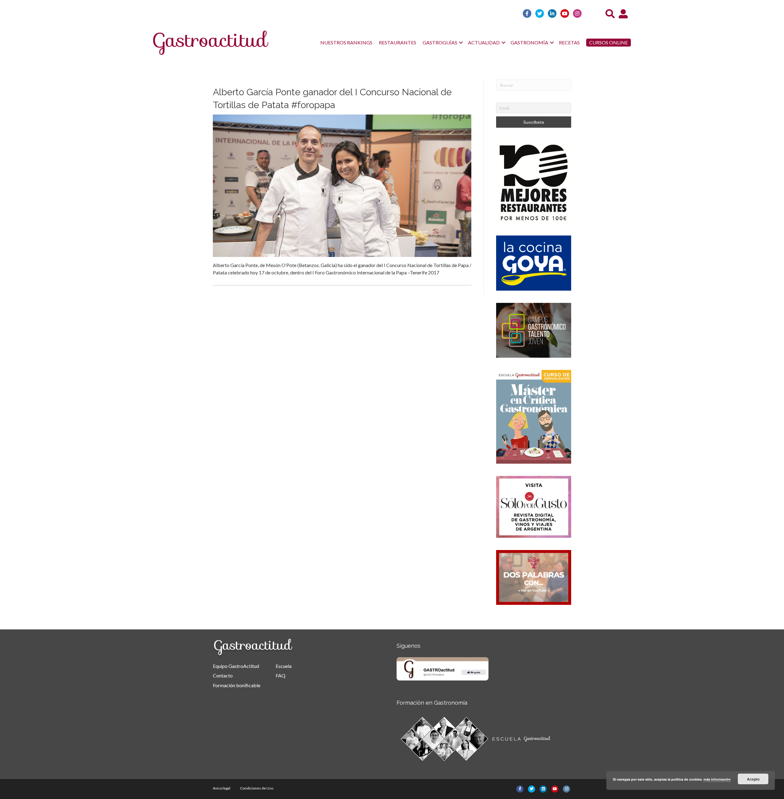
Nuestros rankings (346, 42)
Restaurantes (397, 42)
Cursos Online (608, 42)
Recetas (569, 42)
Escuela (284, 666)
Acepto (753, 779)
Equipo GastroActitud (236, 666)
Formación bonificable (236, 685)
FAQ (280, 675)
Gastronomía (529, 42)
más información (717, 779)
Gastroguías (440, 42)
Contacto (223, 675)
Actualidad (484, 42)
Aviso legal (221, 788)
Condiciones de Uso (256, 788)
